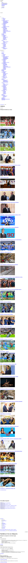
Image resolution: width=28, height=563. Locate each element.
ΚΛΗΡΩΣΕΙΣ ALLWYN (6, 26)
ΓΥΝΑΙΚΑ (4, 44)
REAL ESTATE (5, 28)
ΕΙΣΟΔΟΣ (3, 7)
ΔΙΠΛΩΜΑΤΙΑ (5, 23)
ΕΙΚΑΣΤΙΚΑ (4, 38)
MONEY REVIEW (5, 30)
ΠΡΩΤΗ (3, 53)
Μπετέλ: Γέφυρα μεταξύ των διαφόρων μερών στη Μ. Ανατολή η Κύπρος (11, 451)
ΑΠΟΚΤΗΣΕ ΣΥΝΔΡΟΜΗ (3, 559)
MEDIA (3, 94)
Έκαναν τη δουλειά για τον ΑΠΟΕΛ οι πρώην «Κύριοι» (8, 463)
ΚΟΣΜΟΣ (3, 34)
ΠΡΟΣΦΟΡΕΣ (3, 98)
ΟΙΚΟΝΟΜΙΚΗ (4, 27)
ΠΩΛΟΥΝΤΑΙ (5, 80)
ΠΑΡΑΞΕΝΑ (4, 71)
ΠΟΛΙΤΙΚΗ (4, 86)
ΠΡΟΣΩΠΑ (4, 89)
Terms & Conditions (4, 529)
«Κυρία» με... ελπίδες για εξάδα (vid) (5, 252)
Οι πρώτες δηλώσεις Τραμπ (4, 177)
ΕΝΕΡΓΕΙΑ (4, 32)
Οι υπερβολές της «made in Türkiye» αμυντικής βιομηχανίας (9, 227)
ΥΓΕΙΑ (4, 19)
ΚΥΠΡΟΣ (4, 24)
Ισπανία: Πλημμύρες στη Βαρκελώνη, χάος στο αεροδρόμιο (9, 264)
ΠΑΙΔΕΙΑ (4, 18)
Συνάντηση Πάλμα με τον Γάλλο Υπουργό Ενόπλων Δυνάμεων (9, 202)
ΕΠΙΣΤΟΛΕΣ (3, 99)
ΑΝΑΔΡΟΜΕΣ (5, 88)
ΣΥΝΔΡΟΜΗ (2, 553)
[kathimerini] (3, 523)
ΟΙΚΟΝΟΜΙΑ (5, 63)
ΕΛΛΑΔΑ (4, 25)
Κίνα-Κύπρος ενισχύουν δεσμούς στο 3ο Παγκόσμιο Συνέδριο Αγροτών (10, 289)
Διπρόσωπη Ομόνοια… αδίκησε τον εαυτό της (7, 152)
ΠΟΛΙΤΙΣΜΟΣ (3, 35)
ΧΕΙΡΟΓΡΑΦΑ (5, 39)
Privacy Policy (9, 529)
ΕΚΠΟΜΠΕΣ (3, 95)
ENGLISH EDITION (4, 4)
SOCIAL (4, 42)
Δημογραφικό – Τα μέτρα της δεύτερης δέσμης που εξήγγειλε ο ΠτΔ (10, 214)
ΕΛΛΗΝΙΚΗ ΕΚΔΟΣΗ (4, 3)
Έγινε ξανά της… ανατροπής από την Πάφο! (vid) (7, 488)
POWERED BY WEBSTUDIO (13, 530)
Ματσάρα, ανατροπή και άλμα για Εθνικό (6, 314)
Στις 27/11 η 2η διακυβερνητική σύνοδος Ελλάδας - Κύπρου (9, 376)
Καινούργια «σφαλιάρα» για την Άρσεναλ (6, 339)
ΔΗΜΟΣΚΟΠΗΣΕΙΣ (5, 22)
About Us (12, 529)
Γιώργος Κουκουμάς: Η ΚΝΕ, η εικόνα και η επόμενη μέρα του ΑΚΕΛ (10, 438)
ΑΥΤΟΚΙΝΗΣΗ (5, 85)
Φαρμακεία (3, 5)
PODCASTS (4, 96)
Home (2, 2)
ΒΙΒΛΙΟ (4, 75)
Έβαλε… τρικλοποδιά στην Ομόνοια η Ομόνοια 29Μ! (8, 364)
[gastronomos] (3, 527)
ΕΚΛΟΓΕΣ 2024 (5, 21)
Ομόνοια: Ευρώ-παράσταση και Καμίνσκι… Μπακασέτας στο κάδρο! (8, 505)
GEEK (2, 40)
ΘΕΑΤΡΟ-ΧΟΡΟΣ (5, 73)
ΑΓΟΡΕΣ (4, 65)
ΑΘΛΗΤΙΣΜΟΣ (4, 59)
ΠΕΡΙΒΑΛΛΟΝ (4, 69)
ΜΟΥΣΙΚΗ (4, 37)
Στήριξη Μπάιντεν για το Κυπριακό (5, 413)
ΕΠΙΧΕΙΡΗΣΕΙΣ (5, 29)
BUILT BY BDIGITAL (3, 530)
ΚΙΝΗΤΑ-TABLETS (5, 41)
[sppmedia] (1, 518)
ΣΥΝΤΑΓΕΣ (4, 46)
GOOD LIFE (3, 43)
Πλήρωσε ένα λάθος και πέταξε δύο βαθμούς (7, 127)
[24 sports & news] (4, 520)
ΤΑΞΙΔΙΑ (4, 45)
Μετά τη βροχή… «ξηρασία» (4, 351)
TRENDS (4, 67)
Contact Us (15, 529)
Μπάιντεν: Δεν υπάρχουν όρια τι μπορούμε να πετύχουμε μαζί (9, 426)
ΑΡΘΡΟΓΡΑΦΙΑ (5, 48)
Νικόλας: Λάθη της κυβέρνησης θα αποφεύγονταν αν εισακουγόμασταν (10, 239)
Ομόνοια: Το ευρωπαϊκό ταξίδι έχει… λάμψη (5, 504)
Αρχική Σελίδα (2, 104)
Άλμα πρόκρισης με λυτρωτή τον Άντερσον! (6, 140)
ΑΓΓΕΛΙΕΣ (3, 79)
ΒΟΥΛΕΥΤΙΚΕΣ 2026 (6, 20)
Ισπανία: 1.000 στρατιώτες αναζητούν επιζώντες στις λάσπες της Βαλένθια (11, 401)
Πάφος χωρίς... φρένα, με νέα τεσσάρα (6, 326)
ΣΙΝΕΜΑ (4, 36)
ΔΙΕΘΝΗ (4, 61)
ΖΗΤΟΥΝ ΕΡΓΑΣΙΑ (5, 81)
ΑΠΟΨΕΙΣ (3, 47)
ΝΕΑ (3, 83)
